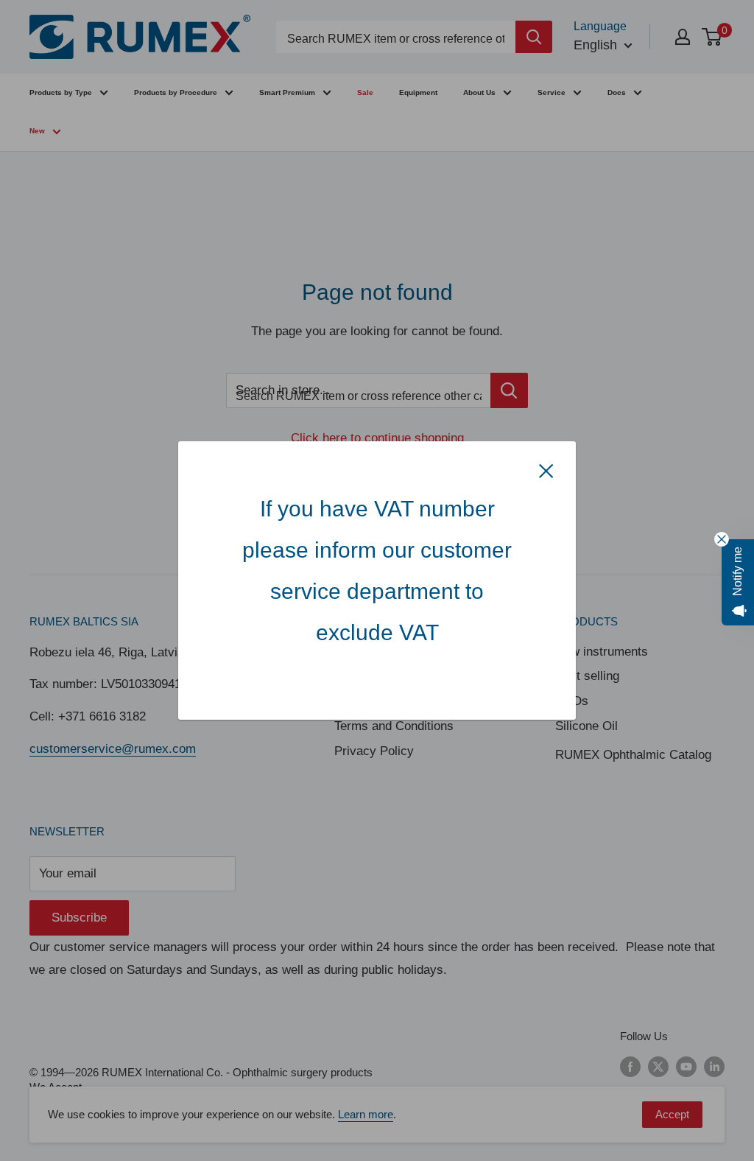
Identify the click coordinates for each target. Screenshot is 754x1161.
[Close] (546, 471)
